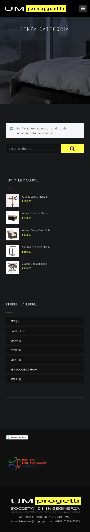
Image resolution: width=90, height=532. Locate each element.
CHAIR (14, 340)
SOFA (13, 379)
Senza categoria (22, 369)
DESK (13, 350)
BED (12, 321)
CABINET (15, 331)
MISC (13, 360)
